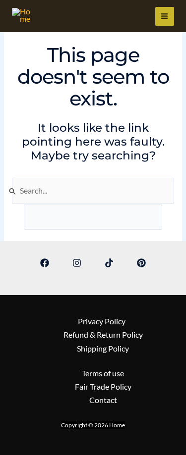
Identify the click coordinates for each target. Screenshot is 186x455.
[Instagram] (77, 263)
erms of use (104, 373)
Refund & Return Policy (103, 334)
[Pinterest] (141, 263)
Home (14, 24)
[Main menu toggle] (164, 16)
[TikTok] (109, 263)
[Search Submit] (12, 191)
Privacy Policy (103, 321)
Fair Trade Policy (103, 386)
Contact (103, 400)
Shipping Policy (103, 348)
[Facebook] (45, 263)
